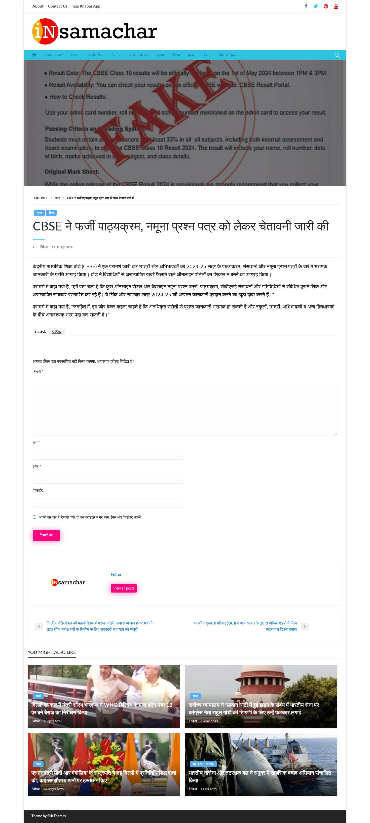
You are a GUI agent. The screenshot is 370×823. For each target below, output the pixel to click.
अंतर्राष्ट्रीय (94, 55)
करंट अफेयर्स (138, 55)
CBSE (56, 331)
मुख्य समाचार (53, 55)
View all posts (123, 588)
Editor (45, 247)
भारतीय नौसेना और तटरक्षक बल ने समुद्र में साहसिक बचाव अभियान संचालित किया (260, 776)
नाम (36, 443)
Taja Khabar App (86, 6)
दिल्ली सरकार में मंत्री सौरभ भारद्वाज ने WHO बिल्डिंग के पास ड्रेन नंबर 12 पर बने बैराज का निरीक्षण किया (101, 708)
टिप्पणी (38, 372)
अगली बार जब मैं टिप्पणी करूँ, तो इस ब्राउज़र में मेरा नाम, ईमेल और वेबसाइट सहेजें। (91, 517)
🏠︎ (34, 55)
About (38, 6)
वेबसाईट (38, 490)
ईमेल (37, 466)
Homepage (40, 198)
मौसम (176, 55)
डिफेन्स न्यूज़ (227, 55)
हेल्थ (191, 55)
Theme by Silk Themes (48, 816)
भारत (74, 55)
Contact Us (57, 6)
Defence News (203, 764)
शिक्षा (206, 55)
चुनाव (160, 55)
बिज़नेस (115, 55)
